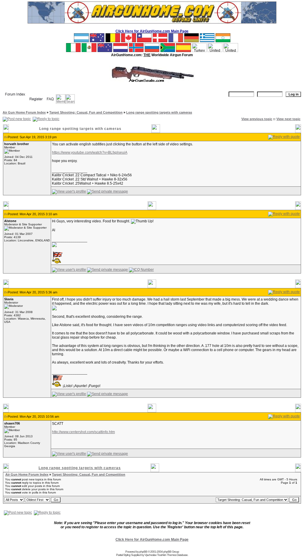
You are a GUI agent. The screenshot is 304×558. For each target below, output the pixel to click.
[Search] (70, 102)
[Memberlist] (60, 102)
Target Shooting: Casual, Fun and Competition (86, 112)
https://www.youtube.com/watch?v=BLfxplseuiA (89, 152)
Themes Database (177, 555)
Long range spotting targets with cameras (159, 112)
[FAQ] (50, 102)
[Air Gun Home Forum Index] (15, 98)
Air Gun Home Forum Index (24, 112)
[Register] (36, 102)
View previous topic (256, 119)
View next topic (288, 119)
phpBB (143, 551)
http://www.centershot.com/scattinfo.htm (83, 432)
